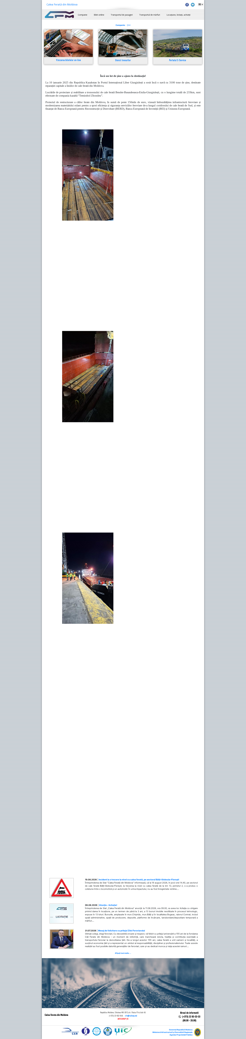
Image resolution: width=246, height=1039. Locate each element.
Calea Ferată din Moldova (62, 4)
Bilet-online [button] (99, 14)
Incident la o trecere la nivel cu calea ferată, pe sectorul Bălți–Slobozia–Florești (139, 879)
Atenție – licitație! (108, 905)
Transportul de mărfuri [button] (149, 14)
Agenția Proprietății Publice (181, 1035)
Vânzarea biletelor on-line (68, 60)
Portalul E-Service (177, 60)
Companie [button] (82, 14)
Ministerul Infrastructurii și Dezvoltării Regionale (172, 1032)
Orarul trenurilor (123, 60)
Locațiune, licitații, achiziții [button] (178, 14)
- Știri (123, 25)
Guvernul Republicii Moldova (180, 1030)
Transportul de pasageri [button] (122, 14)
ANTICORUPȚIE (123, 1019)
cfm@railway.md (131, 1016)
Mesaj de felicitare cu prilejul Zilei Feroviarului (121, 930)
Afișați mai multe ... (123, 953)
